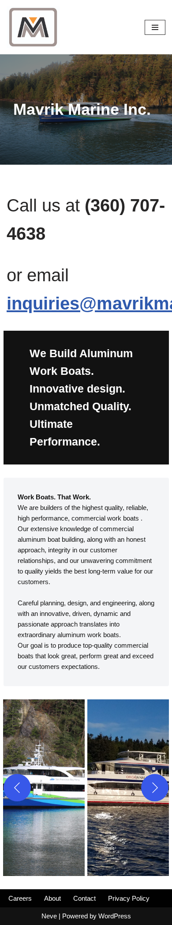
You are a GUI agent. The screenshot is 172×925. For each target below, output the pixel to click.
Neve (49, 916)
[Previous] (17, 787)
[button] (44, 787)
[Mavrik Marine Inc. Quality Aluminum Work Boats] (33, 27)
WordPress (114, 916)
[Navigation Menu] (155, 27)
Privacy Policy (129, 898)
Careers (20, 898)
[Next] (154, 787)
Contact (84, 898)
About (52, 898)
